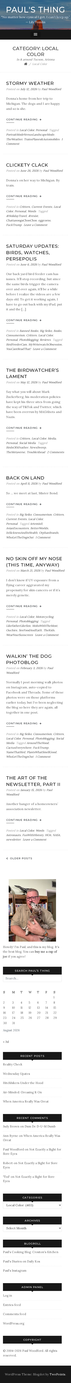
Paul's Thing (35, 9)
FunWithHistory (32, 835)
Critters (25, 207)
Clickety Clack (27, 165)
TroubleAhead (36, 452)
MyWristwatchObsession (45, 344)
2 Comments (55, 452)
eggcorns (44, 220)
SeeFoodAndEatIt (30, 630)
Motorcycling (44, 617)
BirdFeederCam (16, 344)
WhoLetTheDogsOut (20, 537)
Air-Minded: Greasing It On (22, 1092)
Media (52, 438)
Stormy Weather (30, 83)
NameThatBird (15, 752)
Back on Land (25, 478)
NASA (56, 835)
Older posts (21, 858)
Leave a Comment (35, 225)
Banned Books (29, 331)
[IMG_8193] (32, 910)
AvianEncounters (17, 528)
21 (46, 1013)
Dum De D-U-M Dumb (40, 1126)
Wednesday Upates (16, 1074)
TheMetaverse (15, 452)
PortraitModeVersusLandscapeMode (30, 134)
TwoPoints (57, 1374)
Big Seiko (46, 331)
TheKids (48, 630)
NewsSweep (38, 447)
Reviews (45, 340)
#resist (33, 216)
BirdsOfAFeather (17, 447)
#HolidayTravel (16, 216)
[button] (35, 34)
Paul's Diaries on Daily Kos (21, 1261)
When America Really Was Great (26, 1101)
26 (30, 1018)
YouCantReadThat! (18, 349)
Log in (7, 1295)
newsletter (13, 839)
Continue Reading (22, 119)
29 (55, 1018)
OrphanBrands (48, 532)
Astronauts (13, 835)
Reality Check (12, 1064)
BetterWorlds (39, 528)
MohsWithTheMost (44, 626)
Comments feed (14, 1314)
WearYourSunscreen (19, 635)
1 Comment (43, 537)
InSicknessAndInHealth (21, 532)
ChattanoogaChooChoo (21, 220)
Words (32, 211)
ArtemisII (36, 524)
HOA (48, 835)
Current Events (42, 207)
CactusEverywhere (18, 747)
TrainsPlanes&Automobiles (42, 139)
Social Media (27, 443)
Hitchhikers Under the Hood (23, 1083)
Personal (41, 130)
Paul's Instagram (14, 1270)
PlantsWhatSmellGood (41, 752)
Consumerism (15, 335)
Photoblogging (28, 340)
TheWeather (14, 139)
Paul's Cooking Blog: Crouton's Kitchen (30, 1252)
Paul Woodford (51, 89)
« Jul (6, 1042)
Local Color (27, 130)
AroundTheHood (38, 743)
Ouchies (11, 630)
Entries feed (12, 1305)
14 (46, 1007)
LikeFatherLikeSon (18, 626)
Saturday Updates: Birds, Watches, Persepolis (32, 252)
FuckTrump (14, 225)
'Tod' (6, 1177)
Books (57, 331)
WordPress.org (13, 1323)
